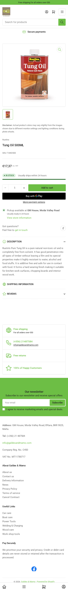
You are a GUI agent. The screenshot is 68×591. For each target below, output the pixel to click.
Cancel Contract (10, 497)
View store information (19, 217)
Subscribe (57, 402)
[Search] (62, 22)
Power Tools (9, 521)
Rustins (5, 140)
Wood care (8, 529)
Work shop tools (11, 534)
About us (7, 472)
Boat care (7, 517)
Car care (6, 513)
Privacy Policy (9, 488)
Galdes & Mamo (28, 581)
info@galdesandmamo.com (25, 345)
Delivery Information (13, 480)
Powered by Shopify (46, 581)
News (5, 484)
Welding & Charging (12, 525)
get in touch (21, 230)
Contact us (8, 476)
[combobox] (34, 22)
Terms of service (11, 493)
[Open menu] (62, 11)
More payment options (34, 202)
